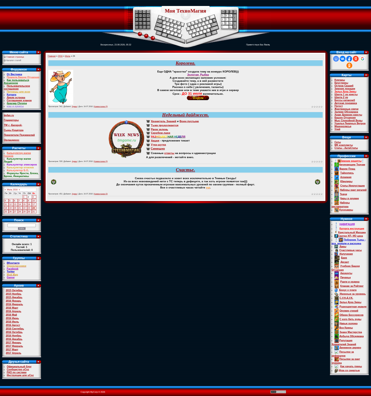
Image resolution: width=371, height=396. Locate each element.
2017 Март (12, 349)
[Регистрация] (153, 37)
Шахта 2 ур (341, 97)
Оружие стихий (349, 310)
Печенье (345, 277)
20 (15, 208)
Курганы (339, 79)
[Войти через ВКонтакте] (342, 59)
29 (24, 211)
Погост (338, 106)
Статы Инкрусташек (352, 185)
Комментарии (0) (101, 106)
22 (24, 208)
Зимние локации (344, 88)
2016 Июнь (12, 318)
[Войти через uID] (336, 59)
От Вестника (14, 74)
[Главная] (140, 32)
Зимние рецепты (351, 160)
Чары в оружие (349, 198)
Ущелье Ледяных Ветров (350, 123)
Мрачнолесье (342, 126)
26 (10, 211)
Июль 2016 (12, 189)
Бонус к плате (348, 290)
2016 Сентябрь (15, 328)
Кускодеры (346, 209)
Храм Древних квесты (348, 114)
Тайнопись (347, 172)
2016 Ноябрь (13, 335)
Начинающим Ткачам (352, 164)
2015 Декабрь (14, 297)
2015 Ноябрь (13, 293)
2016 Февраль (14, 304)
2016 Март (12, 307)
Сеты (337, 142)
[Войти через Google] (362, 59)
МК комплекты (343, 145)
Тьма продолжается (164, 125)
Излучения (346, 253)
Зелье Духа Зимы (345, 91)
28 (20, 211)
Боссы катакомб (344, 100)
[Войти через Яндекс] (356, 59)
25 (6, 211)
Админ (74, 106)
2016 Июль (12, 321)
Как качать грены (351, 366)
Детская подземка (345, 103)
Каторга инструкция (352, 228)
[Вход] (146, 35)
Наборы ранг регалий (353, 189)
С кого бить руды (350, 319)
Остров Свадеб (343, 85)
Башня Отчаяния (345, 117)
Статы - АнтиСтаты (346, 147)
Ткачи (343, 194)
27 (15, 211)
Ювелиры (346, 181)
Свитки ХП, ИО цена (350, 235)
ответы (169, 153)
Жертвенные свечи (346, 108)
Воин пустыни (189, 121)
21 (20, 208)
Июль (67, 56)
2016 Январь (13, 300)
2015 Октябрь (14, 290)
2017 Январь (13, 342)
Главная (52, 56)
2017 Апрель (13, 353)
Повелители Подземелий (19, 135)
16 (29, 204)
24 (33, 208)
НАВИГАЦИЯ (347, 224)
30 (29, 211)
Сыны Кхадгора (13, 130)
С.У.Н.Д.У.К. (346, 297)
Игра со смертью (349, 370)
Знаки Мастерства (351, 332)
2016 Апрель (13, 311)
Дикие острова (16, 97)
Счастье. (185, 169)
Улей (337, 129)
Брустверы (341, 82)
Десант (344, 262)
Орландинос (11, 140)
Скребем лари (160, 132)
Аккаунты (346, 273)
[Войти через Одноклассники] (349, 65)
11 (6, 204)
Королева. (185, 63)
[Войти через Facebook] (349, 59)
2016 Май (11, 314)
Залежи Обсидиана (346, 111)
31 (33, 211)
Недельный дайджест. (185, 114)
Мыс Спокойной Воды (348, 120)
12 (10, 204)
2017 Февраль (14, 346)
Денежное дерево (350, 347)
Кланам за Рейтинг (351, 285)
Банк (344, 257)
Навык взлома (348, 323)
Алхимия (345, 177)
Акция (155, 140)
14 (20, 204)
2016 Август (13, 325)
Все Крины (346, 327)
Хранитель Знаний (163, 121)
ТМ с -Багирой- (13, 125)
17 (33, 204)
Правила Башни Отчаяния (23, 77)
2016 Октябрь (14, 332)
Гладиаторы (11, 120)
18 (6, 208)
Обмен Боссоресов (351, 314)
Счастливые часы (350, 250)
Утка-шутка (158, 144)
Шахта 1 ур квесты (346, 94)
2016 (60, 56)
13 (15, 204)
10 (33, 200)
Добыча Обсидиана (351, 336)
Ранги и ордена (349, 281)
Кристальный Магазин (352, 232)
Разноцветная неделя (353, 306)
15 (24, 204)
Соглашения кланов (19, 100)
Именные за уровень (352, 293)
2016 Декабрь (14, 339)
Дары (343, 246)
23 (29, 208)
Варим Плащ (347, 168)
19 (10, 208)
